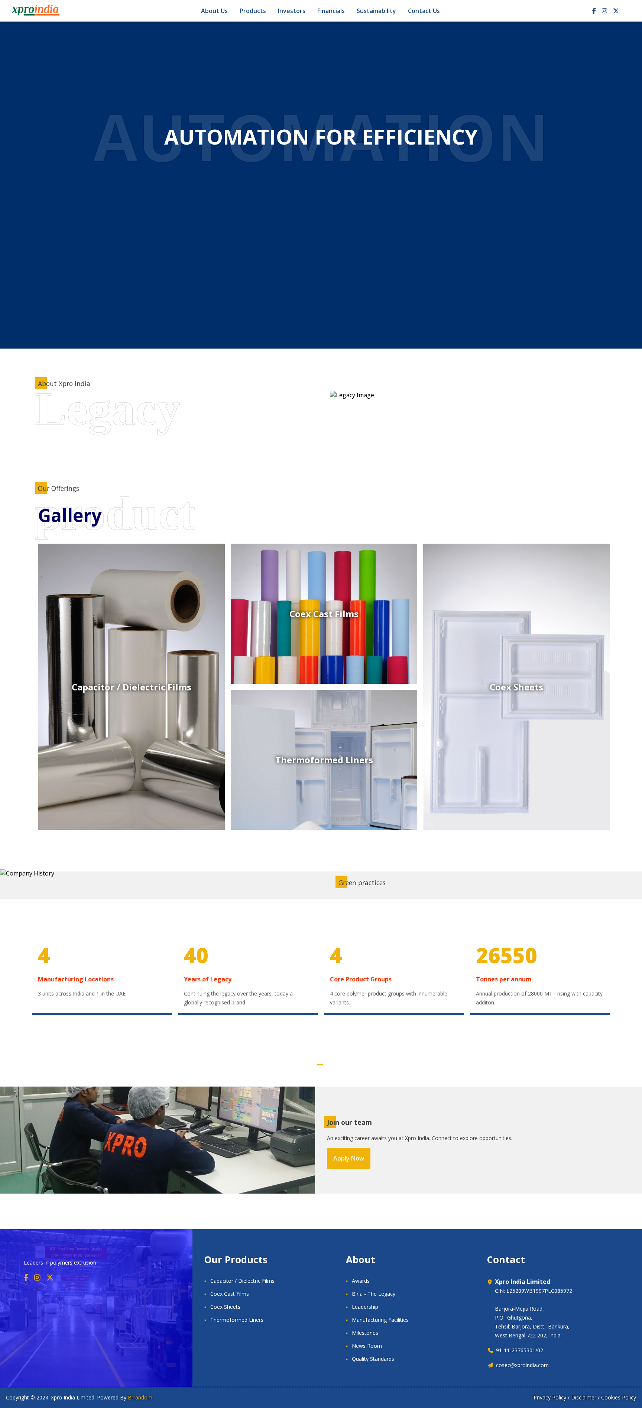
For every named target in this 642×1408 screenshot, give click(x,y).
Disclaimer (583, 1397)
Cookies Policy (618, 1397)
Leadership (365, 1306)
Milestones (365, 1332)
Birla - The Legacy (373, 1293)
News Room (367, 1345)
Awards (361, 1280)
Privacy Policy (550, 1397)
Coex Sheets (225, 1306)
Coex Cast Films (229, 1293)
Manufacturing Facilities (380, 1319)
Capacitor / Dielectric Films (242, 1280)
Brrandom (140, 1397)
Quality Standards (373, 1358)
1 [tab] (320, 1064)
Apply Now (348, 1158)
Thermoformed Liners (236, 1319)
